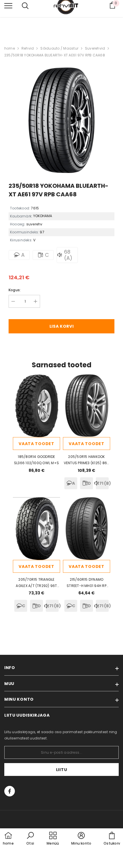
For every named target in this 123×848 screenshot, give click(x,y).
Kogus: (15, 290)
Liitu (61, 769)
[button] (30, 839)
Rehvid (27, 48)
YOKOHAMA (42, 215)
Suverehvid (95, 48)
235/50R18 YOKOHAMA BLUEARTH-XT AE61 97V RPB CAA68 (54, 55)
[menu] (8, 5)
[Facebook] (9, 791)
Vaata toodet (36, 444)
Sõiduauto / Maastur (59, 48)
